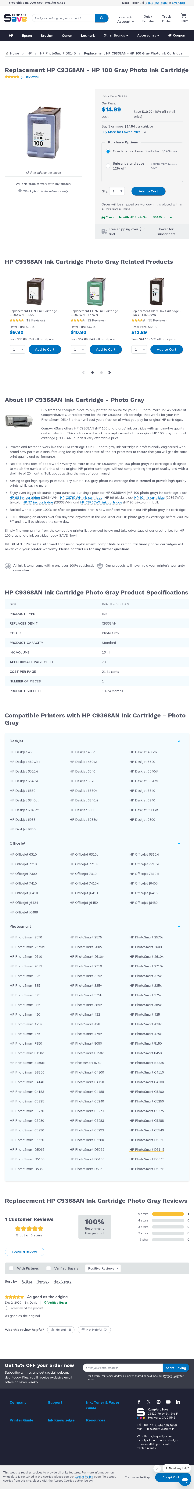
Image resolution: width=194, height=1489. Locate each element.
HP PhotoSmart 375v (145, 995)
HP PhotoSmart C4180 (146, 1082)
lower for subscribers (166, 231)
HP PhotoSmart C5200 (146, 1092)
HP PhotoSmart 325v (86, 976)
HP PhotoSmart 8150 (145, 1043)
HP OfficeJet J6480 (143, 903)
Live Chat (178, 3)
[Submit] (101, 18)
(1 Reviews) (30, 77)
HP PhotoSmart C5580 (87, 1140)
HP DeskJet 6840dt (24, 800)
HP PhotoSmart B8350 (27, 1072)
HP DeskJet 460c (82, 752)
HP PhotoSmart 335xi (145, 985)
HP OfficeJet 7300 (23, 874)
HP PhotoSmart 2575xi (27, 947)
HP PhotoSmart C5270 (27, 1111)
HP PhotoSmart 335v (86, 985)
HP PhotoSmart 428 (85, 1024)
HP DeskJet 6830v (83, 791)
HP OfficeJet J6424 (24, 903)
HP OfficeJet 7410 (23, 883)
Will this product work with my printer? (43, 184)
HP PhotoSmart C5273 (87, 1111)
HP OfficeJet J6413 (84, 893)
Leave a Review (24, 1252)
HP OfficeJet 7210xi (144, 864)
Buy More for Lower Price (121, 132)
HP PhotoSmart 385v (86, 1005)
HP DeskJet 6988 (22, 820)
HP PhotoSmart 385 (25, 1005)
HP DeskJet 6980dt (143, 810)
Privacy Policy (171, 1375)
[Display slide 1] (92, 372)
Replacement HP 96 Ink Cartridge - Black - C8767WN (156, 313)
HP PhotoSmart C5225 (27, 1101)
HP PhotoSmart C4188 (87, 1092)
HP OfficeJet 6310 (23, 854)
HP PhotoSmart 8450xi (27, 1063)
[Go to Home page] (15, 18)
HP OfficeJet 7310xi (144, 874)
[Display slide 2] (101, 372)
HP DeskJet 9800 (142, 820)
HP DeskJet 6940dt (24, 810)
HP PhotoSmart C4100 (87, 1072)
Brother (47, 35)
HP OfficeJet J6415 (143, 893)
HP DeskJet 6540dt (143, 771)
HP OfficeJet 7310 (83, 874)
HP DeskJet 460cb (143, 752)
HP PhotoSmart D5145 (146, 217)
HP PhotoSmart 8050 (86, 1043)
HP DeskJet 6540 (82, 771)
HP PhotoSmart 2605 (86, 947)
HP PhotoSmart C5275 (146, 1111)
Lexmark (88, 35)
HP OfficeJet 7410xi (84, 883)
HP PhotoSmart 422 (85, 1014)
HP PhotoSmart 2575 (86, 937)
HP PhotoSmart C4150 (87, 1082)
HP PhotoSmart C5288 (146, 1121)
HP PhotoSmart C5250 (146, 1101)
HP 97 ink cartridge (38, 502)
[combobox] (70, 18)
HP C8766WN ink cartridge (101, 502)
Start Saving (176, 1368)
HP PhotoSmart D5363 (87, 1169)
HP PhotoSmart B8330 (146, 1063)
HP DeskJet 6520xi (24, 771)
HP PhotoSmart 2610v (87, 956)
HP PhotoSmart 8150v (27, 1053)
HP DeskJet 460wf (83, 762)
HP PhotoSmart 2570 (26, 937)
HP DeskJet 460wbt (25, 762)
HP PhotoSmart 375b (86, 995)
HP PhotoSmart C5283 (87, 1121)
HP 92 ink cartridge (149, 497)
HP (11, 35)
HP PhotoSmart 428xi (145, 1024)
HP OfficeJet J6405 (143, 883)
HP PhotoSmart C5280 (27, 1121)
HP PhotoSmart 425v (26, 1024)
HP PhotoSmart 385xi (145, 1005)
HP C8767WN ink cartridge (81, 497)
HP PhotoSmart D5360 (27, 1169)
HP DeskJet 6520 (142, 762)
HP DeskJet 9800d (23, 829)
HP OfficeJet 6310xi (144, 854)
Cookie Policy (84, 1476)
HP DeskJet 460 (22, 752)
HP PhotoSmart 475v (86, 1034)
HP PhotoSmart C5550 (27, 1140)
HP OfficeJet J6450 (84, 903)
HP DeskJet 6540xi (24, 781)
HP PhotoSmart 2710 (86, 966)
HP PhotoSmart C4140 (27, 1082)
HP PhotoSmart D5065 (27, 1149)
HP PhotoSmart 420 (25, 1014)
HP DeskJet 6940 (142, 800)
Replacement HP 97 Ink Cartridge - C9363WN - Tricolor (95, 313)
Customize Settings (137, 1477)
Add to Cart (44, 349)
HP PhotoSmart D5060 (146, 1140)
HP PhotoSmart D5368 (146, 1169)
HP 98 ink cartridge (25, 497)
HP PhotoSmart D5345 (146, 1159)
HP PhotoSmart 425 (144, 1014)
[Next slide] (110, 372)
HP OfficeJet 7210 (23, 864)
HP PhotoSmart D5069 (87, 1149)
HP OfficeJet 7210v (84, 864)
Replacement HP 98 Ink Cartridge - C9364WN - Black (34, 313)
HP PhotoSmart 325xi (145, 976)
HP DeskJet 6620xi (143, 781)
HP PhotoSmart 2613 (26, 966)
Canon (67, 35)
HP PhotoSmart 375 (25, 995)
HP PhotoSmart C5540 (146, 1130)
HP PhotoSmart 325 (25, 976)
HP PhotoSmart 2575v (146, 937)
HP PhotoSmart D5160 (87, 1159)
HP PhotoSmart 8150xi (87, 1053)
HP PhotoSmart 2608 (145, 947)
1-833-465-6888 (156, 3)
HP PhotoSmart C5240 (87, 1101)
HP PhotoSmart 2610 (26, 956)
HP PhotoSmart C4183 (27, 1092)
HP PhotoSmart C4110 (146, 1072)
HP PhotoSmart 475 (25, 1034)
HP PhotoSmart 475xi (145, 1034)
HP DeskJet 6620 (82, 781)
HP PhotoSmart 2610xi (146, 956)
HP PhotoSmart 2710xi (146, 966)
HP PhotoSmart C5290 (27, 1130)
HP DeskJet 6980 (82, 810)
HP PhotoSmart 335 (25, 985)
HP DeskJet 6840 (142, 791)
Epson (27, 35)
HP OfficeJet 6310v (84, 854)
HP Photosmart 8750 (86, 1063)
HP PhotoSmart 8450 (145, 1053)
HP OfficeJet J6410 (24, 893)
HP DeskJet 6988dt (84, 820)
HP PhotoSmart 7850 (26, 1043)
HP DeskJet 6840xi (84, 800)
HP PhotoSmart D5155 (27, 1159)
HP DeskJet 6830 (22, 791)
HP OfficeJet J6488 (24, 912)
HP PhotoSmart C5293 (87, 1130)
